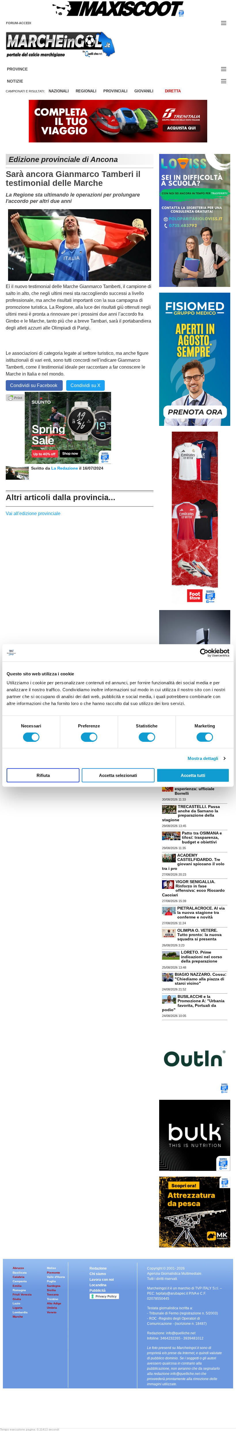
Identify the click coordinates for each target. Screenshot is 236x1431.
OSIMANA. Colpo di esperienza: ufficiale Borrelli (194, 789)
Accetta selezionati (118, 775)
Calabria (18, 1276)
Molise (51, 1268)
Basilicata (20, 1272)
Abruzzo (18, 1268)
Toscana (53, 1294)
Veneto (51, 1312)
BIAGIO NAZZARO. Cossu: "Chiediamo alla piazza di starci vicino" (201, 979)
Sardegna (53, 1285)
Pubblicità (98, 1291)
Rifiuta (43, 775)
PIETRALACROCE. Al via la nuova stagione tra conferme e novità (201, 912)
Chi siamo (98, 1274)
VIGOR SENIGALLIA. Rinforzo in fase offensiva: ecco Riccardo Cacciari (193, 888)
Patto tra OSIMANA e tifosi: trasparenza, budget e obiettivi (202, 837)
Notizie (22, 81)
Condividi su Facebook (34, 385)
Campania (20, 1281)
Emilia (17, 1285)
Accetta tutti (193, 775)
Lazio (16, 1303)
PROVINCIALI (115, 91)
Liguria (17, 1307)
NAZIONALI (59, 91)
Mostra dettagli (203, 758)
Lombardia (20, 1312)
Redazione (98, 1268)
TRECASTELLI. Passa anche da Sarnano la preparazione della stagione (191, 813)
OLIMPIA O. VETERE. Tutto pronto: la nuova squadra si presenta (199, 935)
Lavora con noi (102, 1280)
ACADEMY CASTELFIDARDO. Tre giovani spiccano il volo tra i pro (193, 862)
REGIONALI (86, 91)
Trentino (52, 1299)
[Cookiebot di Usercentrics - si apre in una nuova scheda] (204, 652)
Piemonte (53, 1272)
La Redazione (65, 468)
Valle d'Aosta (56, 1276)
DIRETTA (173, 91)
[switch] (89, 737)
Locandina (98, 1285)
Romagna (19, 1290)
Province (24, 69)
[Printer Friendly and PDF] (15, 397)
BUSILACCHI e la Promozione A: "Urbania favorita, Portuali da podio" (193, 1003)
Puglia (51, 1281)
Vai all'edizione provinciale (33, 513)
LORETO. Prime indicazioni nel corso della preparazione (201, 956)
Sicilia (51, 1290)
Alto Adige (54, 1303)
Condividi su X (85, 385)
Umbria (52, 1307)
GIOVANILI (143, 91)
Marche (18, 1316)
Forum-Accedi (25, 23)
